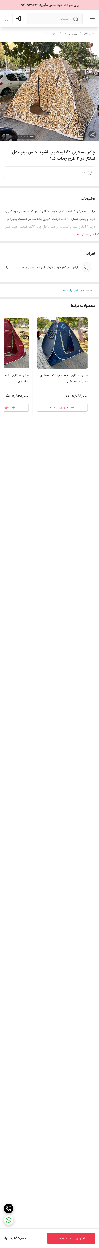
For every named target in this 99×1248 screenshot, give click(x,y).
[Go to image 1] (32, 136)
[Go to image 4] (21, 136)
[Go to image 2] (27, 136)
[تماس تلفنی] (8, 1208)
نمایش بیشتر (90, 234)
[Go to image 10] (4, 136)
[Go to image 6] (15, 136)
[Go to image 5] (18, 136)
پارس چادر (89, 33)
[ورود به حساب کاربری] (19, 19)
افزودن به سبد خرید (71, 1238)
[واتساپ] (8, 1220)
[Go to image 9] (7, 136)
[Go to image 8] (10, 136)
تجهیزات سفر (49, 33)
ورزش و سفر (70, 33)
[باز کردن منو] (91, 18)
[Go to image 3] (24, 136)
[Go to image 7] (12, 136)
